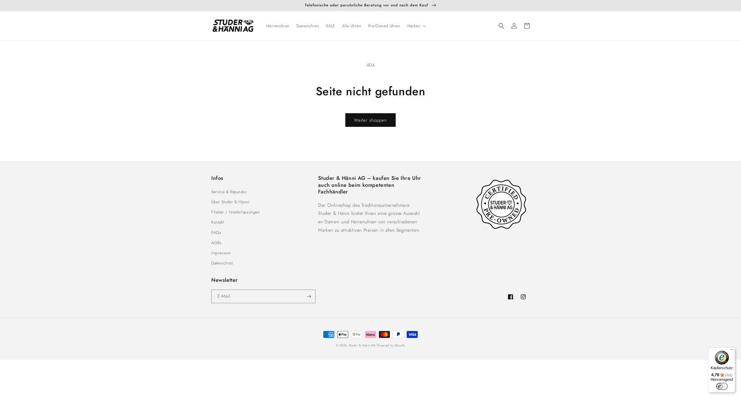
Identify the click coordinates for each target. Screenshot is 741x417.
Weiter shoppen (370, 120)
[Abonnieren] (308, 296)
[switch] (722, 386)
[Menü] (731, 351)
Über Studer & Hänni (230, 202)
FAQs (216, 232)
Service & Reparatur (229, 192)
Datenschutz (222, 263)
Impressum (221, 253)
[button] (416, 26)
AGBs (216, 243)
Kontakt (217, 222)
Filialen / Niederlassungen (235, 212)
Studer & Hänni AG (362, 345)
